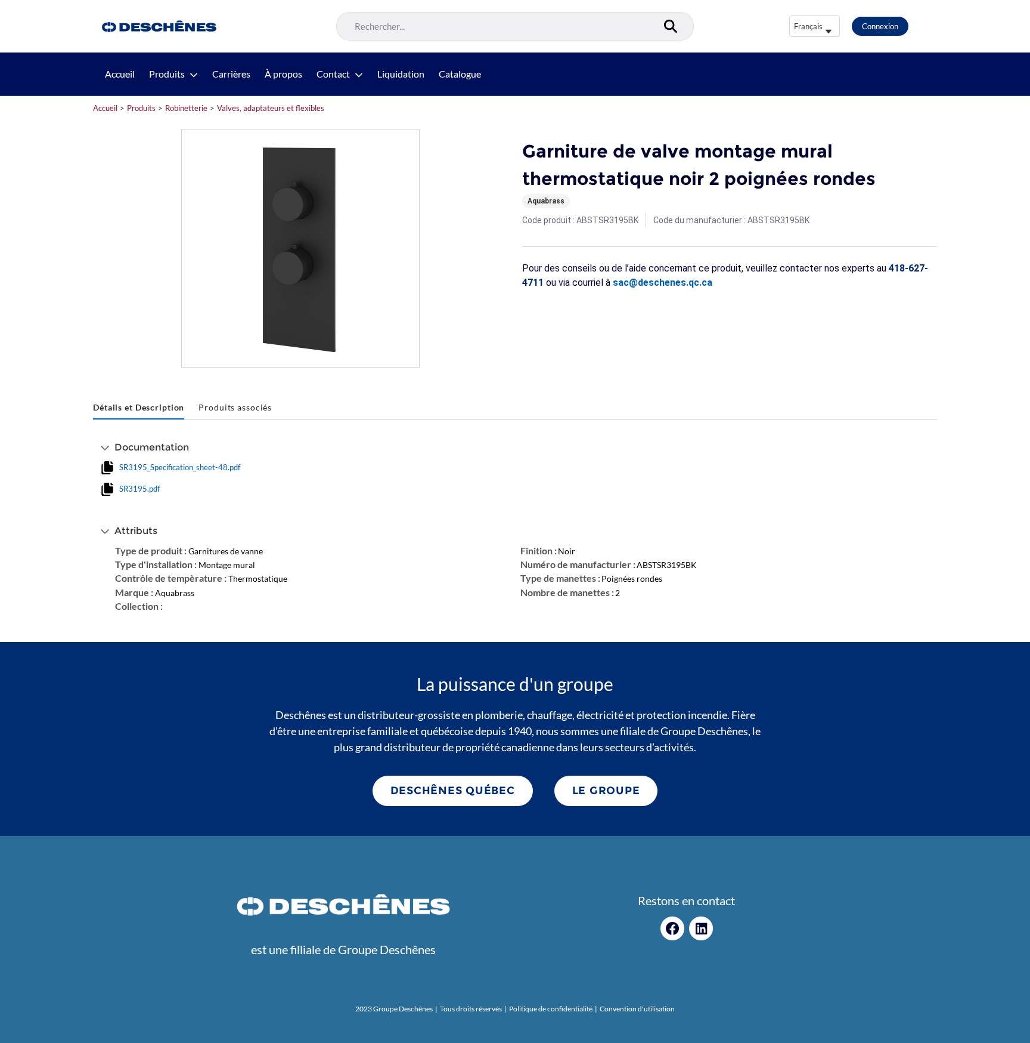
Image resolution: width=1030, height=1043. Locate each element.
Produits (167, 74)
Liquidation (400, 74)
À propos (283, 74)
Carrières (231, 74)
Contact (333, 74)
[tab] (138, 407)
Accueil (120, 74)
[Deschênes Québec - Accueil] (158, 26)
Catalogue (460, 74)
